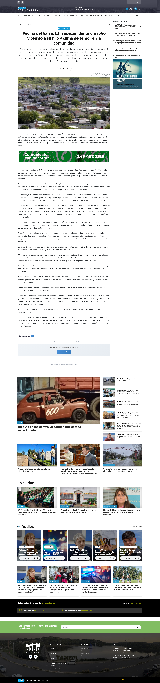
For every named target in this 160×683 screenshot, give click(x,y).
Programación (55, 668)
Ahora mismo (25, 15)
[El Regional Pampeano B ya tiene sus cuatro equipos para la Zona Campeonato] (127, 574)
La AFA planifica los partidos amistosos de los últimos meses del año (128, 26)
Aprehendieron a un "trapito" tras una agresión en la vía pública (127, 50)
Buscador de (34, 610)
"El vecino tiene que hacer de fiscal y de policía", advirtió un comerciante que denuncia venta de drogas (95, 588)
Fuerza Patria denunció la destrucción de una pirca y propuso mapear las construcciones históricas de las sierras (79, 471)
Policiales (38, 15)
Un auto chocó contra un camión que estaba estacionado (49, 428)
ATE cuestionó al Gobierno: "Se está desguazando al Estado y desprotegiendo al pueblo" (37, 512)
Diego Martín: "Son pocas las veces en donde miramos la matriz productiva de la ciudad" (128, 436)
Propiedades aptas (78, 610)
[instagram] (18, 2)
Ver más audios (137, 526)
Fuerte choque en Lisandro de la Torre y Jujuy (129, 379)
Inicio (52, 648)
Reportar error (86, 653)
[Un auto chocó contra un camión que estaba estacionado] (59, 400)
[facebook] (22, 2)
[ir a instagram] (36, 657)
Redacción (84, 648)
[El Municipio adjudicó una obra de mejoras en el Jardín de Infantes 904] (80, 497)
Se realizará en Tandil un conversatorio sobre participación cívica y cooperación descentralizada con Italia (129, 426)
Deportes (61, 15)
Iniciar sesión (64, 352)
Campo (71, 15)
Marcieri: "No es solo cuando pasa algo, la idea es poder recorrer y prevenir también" (121, 512)
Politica (81, 15)
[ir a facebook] (30, 657)
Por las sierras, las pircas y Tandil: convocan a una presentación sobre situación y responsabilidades (128, 402)
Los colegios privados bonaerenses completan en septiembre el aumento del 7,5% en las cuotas (128, 392)
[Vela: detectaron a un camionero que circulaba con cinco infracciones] (122, 455)
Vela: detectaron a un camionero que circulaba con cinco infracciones (120, 470)
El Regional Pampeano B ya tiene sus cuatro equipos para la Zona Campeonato (127, 587)
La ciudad (49, 15)
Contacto (84, 656)
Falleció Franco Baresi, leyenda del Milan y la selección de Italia (127, 34)
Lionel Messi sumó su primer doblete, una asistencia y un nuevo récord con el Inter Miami (128, 42)
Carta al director (87, 651)
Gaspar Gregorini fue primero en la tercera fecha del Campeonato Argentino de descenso (63, 588)
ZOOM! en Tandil (117, 15)
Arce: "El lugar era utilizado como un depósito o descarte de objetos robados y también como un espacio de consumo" (128, 415)
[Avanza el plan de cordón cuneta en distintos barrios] (37, 455)
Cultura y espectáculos (98, 15)
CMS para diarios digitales (134, 680)
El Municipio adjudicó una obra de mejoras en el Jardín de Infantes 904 (79, 511)
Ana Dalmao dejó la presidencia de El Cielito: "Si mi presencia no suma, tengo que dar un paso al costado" (32, 588)
